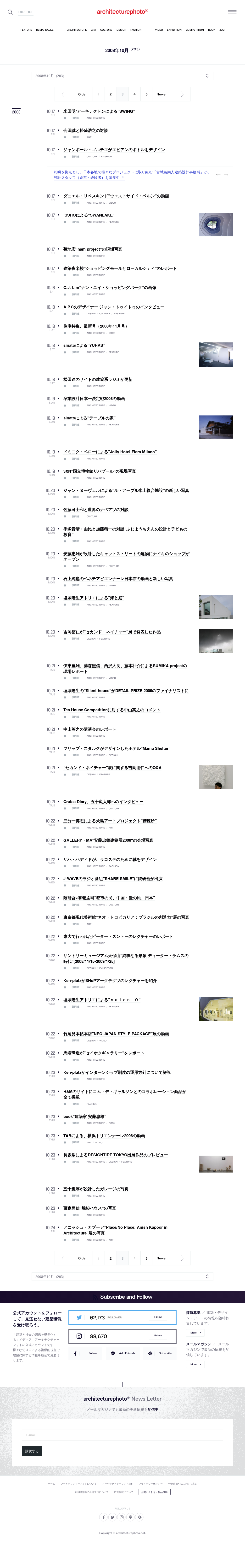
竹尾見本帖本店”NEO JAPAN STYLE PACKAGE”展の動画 (116, 1033)
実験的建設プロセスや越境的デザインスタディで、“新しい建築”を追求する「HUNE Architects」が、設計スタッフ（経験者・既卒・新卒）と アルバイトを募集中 (132, 174)
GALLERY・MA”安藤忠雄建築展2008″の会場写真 (108, 840)
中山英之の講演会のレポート (89, 729)
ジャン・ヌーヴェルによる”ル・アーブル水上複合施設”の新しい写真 (126, 490)
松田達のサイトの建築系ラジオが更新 (98, 379)
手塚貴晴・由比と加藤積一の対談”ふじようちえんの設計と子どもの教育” (125, 531)
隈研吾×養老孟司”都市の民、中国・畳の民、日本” (109, 897)
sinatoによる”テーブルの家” (89, 418)
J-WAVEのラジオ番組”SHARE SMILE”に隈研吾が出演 (112, 878)
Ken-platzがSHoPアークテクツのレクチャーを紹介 (110, 980)
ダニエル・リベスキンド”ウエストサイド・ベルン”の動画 (116, 196)
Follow (158, 1316)
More (193, 1332)
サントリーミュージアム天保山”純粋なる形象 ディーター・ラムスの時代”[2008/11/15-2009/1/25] (126, 958)
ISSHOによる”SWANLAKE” (89, 215)
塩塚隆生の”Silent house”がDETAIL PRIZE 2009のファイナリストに (126, 690)
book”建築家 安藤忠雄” (84, 1116)
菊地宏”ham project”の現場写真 (92, 249)
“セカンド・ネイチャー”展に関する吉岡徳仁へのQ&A (112, 767)
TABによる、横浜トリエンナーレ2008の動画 (104, 1135)
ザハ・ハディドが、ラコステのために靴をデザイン (110, 859)
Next (226, 174)
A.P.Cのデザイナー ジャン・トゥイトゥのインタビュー (113, 307)
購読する (32, 1451)
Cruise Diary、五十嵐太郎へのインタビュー (103, 801)
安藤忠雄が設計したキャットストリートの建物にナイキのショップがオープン (126, 556)
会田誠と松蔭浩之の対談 (85, 130)
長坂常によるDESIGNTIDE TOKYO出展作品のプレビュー (115, 1154)
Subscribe (165, 1353)
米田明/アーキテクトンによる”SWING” (99, 111)
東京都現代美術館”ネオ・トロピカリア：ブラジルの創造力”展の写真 (126, 917)
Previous (218, 174)
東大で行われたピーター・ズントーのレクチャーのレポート (118, 936)
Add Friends (127, 1353)
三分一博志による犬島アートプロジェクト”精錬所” (110, 820)
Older (82, 94)
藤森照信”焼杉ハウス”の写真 (89, 1208)
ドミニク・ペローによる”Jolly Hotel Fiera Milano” (110, 451)
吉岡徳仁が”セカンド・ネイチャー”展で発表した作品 (112, 631)
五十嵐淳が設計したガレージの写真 (95, 1189)
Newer (161, 94)
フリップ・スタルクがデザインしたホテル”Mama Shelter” (116, 748)
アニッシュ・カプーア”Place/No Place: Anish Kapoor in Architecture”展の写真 (115, 1229)
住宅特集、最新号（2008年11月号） (96, 326)
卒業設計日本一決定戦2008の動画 (94, 398)
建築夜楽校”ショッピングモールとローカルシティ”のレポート (120, 268)
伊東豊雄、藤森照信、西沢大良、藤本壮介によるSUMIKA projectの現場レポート (125, 668)
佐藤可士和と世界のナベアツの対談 (95, 509)
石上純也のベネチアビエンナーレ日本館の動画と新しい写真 (118, 578)
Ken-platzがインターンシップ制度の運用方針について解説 (117, 1072)
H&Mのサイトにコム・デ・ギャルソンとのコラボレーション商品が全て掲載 (124, 1094)
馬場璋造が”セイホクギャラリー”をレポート (104, 1053)
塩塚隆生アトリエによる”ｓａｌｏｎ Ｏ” (101, 999)
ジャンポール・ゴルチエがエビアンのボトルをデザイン (114, 149)
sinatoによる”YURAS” (84, 345)
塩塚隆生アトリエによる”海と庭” (93, 597)
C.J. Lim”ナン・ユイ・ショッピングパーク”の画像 (109, 287)
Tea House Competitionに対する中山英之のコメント (112, 709)
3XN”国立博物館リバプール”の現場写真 (99, 471)
